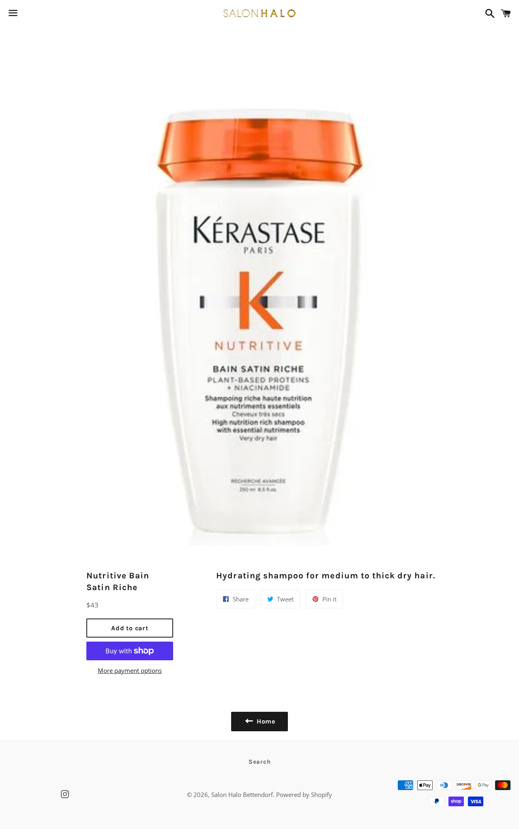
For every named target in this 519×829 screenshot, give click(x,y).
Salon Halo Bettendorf (242, 794)
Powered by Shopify (304, 794)
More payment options (130, 670)
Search (260, 761)
